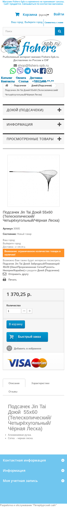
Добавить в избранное (27, 348)
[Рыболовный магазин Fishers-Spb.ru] (31, 45)
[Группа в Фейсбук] (43, 72)
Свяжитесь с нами (54, 22)
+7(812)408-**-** (43, 81)
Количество (14, 305)
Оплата (21, 77)
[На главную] (6, 85)
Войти (59, 14)
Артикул (8, 228)
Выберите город (12, 243)
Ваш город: (27, 22)
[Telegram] (27, 72)
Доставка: (8, 246)
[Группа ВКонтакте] (35, 72)
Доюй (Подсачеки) (48, 270)
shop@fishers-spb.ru (33, 65)
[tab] (14, 383)
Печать (12, 279)
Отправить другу (18, 274)
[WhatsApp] (13, 72)
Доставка (36, 77)
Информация (20, 124)
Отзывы (13, 391)
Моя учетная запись (20, 480)
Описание (11, 383)
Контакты (8, 81)
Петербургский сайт (45, 505)
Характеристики (40, 383)
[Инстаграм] (49, 72)
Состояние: (9, 234)
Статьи (23, 81)
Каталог (6, 77)
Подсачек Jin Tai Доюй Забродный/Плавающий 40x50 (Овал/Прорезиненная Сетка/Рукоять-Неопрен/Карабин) (31, 267)
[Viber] (20, 72)
